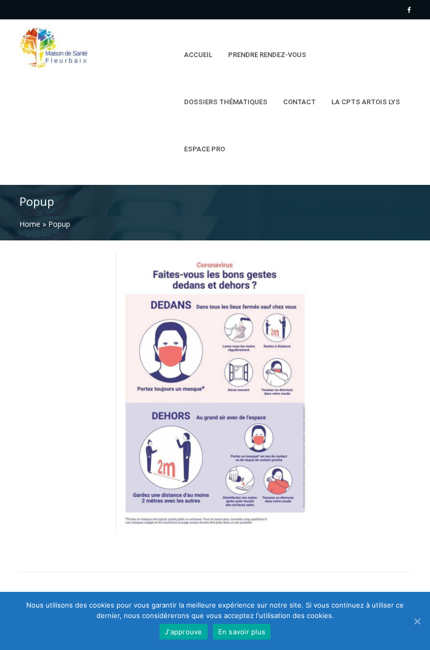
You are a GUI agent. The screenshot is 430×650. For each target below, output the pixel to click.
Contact (299, 102)
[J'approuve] (417, 621)
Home (29, 224)
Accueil (198, 55)
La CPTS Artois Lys (365, 102)
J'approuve (183, 631)
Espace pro (204, 149)
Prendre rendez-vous (267, 55)
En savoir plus (242, 631)
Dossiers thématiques (225, 102)
